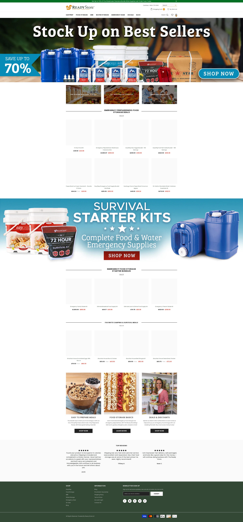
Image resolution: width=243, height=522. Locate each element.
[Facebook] (125, 501)
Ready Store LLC (90, 516)
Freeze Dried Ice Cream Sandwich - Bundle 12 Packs (79, 187)
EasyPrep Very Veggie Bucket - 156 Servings (136, 149)
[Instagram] (130, 501)
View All (121, 115)
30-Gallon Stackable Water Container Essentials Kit (164, 187)
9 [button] (131, 78)
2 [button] (114, 78)
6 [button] (124, 78)
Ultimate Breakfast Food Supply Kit (107, 306)
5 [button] (121, 78)
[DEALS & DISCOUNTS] (159, 393)
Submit (156, 494)
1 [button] (111, 78)
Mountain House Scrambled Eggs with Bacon (78, 359)
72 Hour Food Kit (79, 148)
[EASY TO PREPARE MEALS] (83, 393)
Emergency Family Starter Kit (78, 306)
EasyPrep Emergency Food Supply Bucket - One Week (107, 187)
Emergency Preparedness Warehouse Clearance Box (107, 149)
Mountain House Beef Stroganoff (135, 358)
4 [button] (119, 78)
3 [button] (116, 78)
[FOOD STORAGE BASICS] (121, 393)
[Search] (169, 5)
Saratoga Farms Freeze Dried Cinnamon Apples (136, 187)
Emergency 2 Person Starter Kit (164, 306)
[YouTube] (140, 501)
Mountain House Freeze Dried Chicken (164, 358)
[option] (121, 50)
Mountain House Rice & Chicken (107, 358)
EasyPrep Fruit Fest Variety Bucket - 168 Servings (164, 149)
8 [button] (128, 78)
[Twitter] (145, 501)
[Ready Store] (121, 230)
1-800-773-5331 (154, 5)
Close (176, 1)
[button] (1, 50)
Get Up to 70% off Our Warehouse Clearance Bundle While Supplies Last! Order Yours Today (121, 1)
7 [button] (126, 78)
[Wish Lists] (172, 15)
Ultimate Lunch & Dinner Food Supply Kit (136, 306)
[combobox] (168, 5)
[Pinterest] (135, 501)
